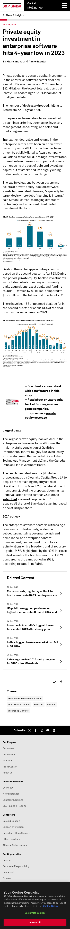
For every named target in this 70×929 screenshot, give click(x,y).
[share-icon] (61, 681)
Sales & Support (11, 821)
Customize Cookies (34, 912)
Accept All (35, 922)
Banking (38, 704)
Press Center (10, 766)
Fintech (51, 704)
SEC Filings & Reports (14, 805)
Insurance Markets (18, 710)
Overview (8, 787)
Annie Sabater (37, 61)
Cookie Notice (51, 906)
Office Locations (11, 839)
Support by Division (13, 826)
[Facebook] (35, 730)
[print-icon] (54, 681)
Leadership (9, 872)
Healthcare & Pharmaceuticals (24, 698)
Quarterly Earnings (13, 799)
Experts (7, 878)
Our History (9, 754)
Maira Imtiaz (14, 61)
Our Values (8, 748)
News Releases (11, 793)
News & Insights (15, 15)
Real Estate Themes (19, 704)
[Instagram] (42, 730)
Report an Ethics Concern (16, 833)
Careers (7, 860)
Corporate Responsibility (16, 866)
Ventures (7, 760)
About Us (7, 772)
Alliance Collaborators (15, 845)
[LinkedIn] (54, 730)
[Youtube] (48, 730)
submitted (10, 499)
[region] (35, 905)
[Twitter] (29, 730)
